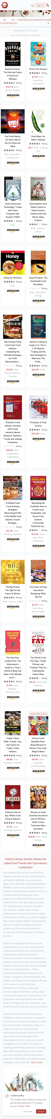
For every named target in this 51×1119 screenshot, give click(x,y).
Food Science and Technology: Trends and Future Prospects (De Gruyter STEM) (13, 210)
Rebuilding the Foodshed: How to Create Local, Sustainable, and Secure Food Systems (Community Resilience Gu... (38, 515)
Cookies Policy (23, 1106)
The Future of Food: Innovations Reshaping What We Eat (38, 591)
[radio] (5, 83)
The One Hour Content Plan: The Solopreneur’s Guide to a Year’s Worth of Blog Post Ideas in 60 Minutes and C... (13, 667)
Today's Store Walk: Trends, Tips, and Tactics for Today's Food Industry (13, 745)
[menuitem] (40, 5)
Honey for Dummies (13, 277)
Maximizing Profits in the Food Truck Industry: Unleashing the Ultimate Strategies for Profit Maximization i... (12, 351)
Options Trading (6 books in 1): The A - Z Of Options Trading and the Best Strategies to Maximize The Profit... (38, 351)
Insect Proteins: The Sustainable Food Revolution (38, 281)
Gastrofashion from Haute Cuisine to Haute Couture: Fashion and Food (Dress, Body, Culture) (38, 212)
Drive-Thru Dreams (38, 69)
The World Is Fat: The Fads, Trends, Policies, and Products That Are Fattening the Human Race (38, 666)
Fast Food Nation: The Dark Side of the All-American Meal (13, 141)
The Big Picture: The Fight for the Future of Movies (12, 590)
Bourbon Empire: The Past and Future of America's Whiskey (13, 74)
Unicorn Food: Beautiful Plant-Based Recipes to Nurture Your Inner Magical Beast (38, 745)
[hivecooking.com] (5, 5)
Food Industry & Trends (25, 30)
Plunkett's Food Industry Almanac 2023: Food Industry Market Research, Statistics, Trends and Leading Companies (13, 432)
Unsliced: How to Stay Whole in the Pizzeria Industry (13, 815)
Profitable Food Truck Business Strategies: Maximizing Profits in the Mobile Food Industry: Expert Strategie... (12, 513)
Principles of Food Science (38, 424)
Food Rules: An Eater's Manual (38, 138)
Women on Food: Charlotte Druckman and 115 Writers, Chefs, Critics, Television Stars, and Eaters (38, 820)
